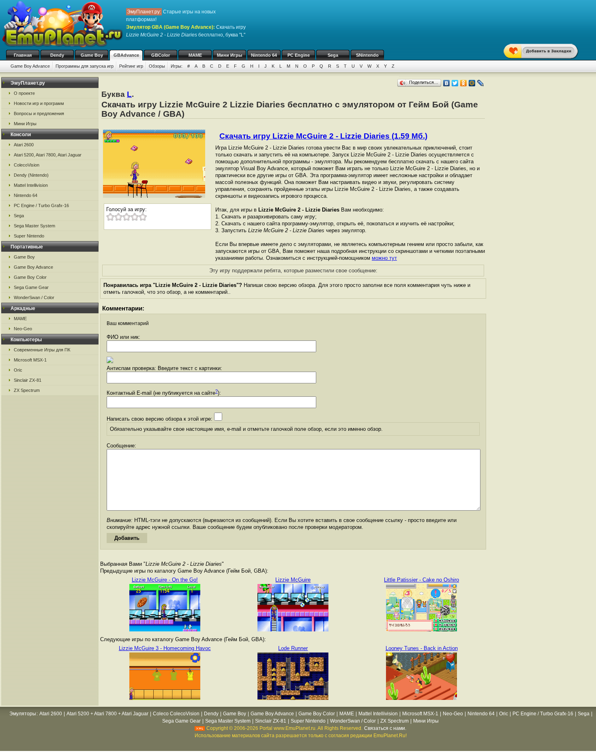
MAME (195, 55)
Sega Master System (34, 225)
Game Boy (92, 55)
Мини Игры (229, 55)
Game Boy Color (30, 277)
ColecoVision (26, 165)
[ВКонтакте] (446, 83)
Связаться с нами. (385, 728)
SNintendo (367, 55)
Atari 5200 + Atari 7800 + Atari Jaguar (107, 714)
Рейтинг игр (131, 66)
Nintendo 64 (264, 55)
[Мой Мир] (472, 83)
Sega (333, 55)
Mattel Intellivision (31, 185)
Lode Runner (293, 648)
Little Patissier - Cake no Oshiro (421, 580)
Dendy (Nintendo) (31, 175)
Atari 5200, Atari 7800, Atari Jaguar (47, 154)
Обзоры (157, 66)
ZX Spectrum (27, 390)
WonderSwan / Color (34, 297)
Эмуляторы (22, 714)
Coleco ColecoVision (176, 714)
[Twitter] (455, 83)
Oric (18, 370)
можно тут (384, 258)
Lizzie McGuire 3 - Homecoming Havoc (165, 648)
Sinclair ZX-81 (27, 380)
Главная (23, 55)
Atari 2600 (24, 144)
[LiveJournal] (480, 83)
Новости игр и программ (39, 103)
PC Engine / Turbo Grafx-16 (41, 205)
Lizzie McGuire (293, 580)
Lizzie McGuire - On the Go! (165, 580)
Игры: (176, 66)
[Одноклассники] (463, 83)
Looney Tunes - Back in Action (422, 648)
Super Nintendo (29, 235)
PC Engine (298, 55)
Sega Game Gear (31, 287)
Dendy (57, 55)
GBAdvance (126, 55)
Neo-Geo (23, 328)
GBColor (160, 55)
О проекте (24, 93)
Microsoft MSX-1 (30, 359)
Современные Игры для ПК (42, 349)
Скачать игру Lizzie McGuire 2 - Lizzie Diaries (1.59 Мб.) (323, 136)
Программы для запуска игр (85, 66)
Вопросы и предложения (39, 113)
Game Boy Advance (30, 66)
